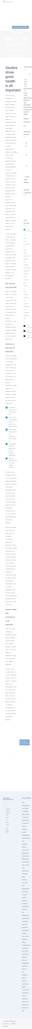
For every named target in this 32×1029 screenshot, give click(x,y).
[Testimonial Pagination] (25, 125)
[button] (25, 230)
